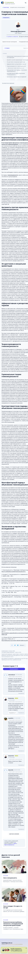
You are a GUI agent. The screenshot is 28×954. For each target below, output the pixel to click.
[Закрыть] (26, 948)
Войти (15, 843)
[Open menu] (25, 2)
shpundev (10, 770)
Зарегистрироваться (9, 844)
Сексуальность (6, 17)
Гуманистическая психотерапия (9, 41)
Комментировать (14, 669)
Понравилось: (12, 712)
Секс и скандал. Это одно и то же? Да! (12, 907)
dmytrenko (11, 698)
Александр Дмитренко (18, 31)
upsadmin (10, 718)
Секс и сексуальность (10, 878)
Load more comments (14, 834)
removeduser (11, 674)
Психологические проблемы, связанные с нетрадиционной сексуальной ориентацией (13, 923)
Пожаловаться (21, 693)
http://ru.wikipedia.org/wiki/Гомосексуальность (14, 571)
